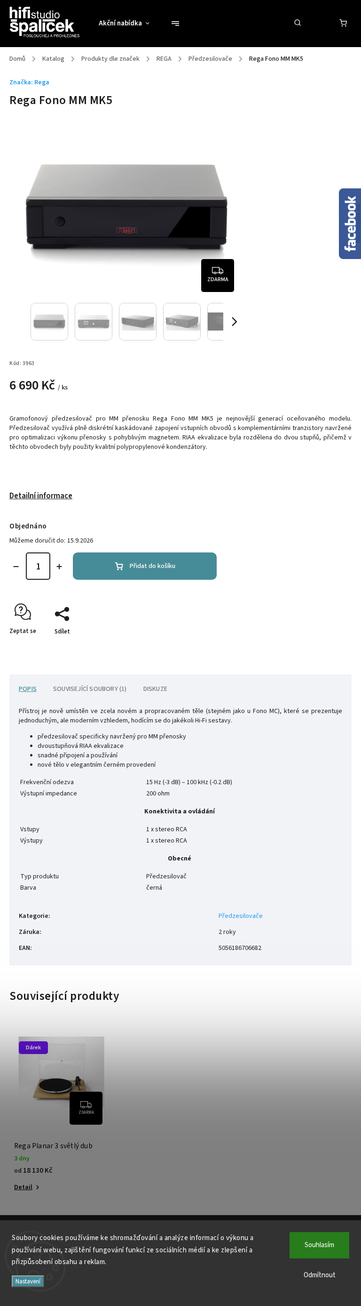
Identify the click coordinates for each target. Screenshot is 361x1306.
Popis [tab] (28, 689)
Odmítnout (320, 1275)
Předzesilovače (241, 916)
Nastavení (28, 1281)
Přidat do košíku (152, 566)
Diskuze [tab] (155, 689)
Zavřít (322, 648)
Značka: (29, 82)
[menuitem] (129, 23)
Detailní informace (40, 496)
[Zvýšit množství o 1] (59, 566)
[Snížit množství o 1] (16, 566)
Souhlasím (319, 1245)
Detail (23, 1187)
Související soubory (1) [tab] (90, 689)
